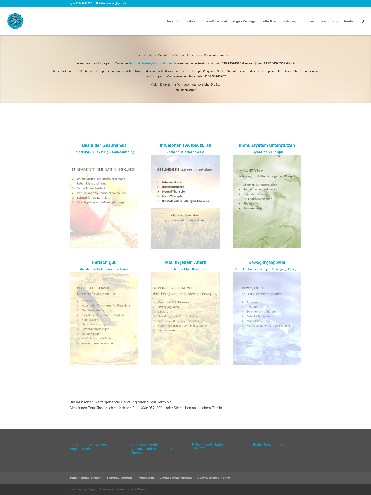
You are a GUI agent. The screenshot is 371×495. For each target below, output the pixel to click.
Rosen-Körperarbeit (181, 21)
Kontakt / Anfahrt (119, 477)
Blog (334, 21)
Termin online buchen (86, 477)
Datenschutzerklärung (175, 477)
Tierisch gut (104, 262)
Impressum (146, 477)
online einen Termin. (207, 408)
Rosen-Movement (214, 21)
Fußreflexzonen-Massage (279, 21)
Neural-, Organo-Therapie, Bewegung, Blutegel (267, 269)
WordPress (138, 489)
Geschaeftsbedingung (213, 477)
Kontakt (350, 21)
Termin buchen (315, 21)
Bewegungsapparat (267, 262)
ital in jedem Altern (186, 262)
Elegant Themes (99, 489)
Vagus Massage (244, 21)
